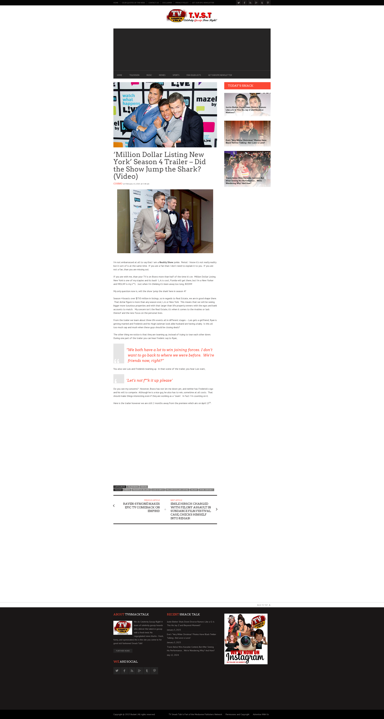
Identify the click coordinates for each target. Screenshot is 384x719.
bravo (127, 490)
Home (115, 2)
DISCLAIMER (167, 2)
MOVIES (162, 75)
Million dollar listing (177, 490)
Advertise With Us (261, 714)
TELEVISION (134, 75)
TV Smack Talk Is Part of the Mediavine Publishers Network (195, 714)
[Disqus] (165, 564)
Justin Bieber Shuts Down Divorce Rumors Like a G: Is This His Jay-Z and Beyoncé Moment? (190, 623)
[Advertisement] (192, 49)
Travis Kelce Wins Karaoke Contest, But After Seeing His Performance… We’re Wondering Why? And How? (191, 649)
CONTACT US (153, 2)
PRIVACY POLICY (182, 2)
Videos (144, 487)
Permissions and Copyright (237, 714)
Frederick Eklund (141, 490)
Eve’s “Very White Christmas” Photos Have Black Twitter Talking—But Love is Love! (191, 636)
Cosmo (117, 183)
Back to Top (262, 605)
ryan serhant (206, 490)
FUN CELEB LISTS (194, 75)
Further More (123, 651)
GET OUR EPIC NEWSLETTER (203, 2)
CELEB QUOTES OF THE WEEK (133, 2)
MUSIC (149, 75)
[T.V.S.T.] (192, 16)
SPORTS (176, 75)
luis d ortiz (158, 490)
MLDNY (194, 490)
